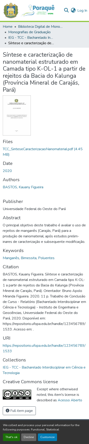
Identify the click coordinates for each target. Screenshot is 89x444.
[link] (44, 151)
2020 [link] (7, 170)
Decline (29, 437)
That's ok (11, 437)
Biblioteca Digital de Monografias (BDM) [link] (41, 26)
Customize (47, 437)
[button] (31, 10)
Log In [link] (82, 10)
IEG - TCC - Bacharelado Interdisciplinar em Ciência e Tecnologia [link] (31, 37)
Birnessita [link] (29, 258)
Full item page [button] (21, 410)
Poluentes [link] (46, 258)
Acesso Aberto (70, 400)
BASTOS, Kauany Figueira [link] (23, 187)
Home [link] (8, 26)
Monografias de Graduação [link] (29, 32)
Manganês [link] (11, 258)
